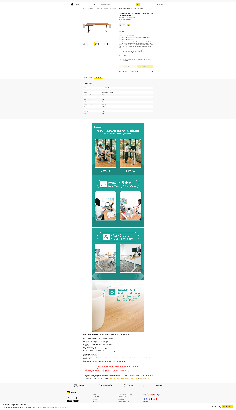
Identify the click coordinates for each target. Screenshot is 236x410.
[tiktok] (151, 399)
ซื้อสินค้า (145, 66)
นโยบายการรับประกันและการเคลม (123, 401)
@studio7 (136, 378)
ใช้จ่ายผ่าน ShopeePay (122, 396)
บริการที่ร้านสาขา (121, 399)
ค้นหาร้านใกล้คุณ (159, 1)
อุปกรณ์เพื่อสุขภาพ (98, 8)
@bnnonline (124, 378)
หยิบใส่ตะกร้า (127, 66)
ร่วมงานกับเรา (95, 401)
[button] (84, 26)
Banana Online (90, 377)
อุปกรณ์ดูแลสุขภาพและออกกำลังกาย (110, 8)
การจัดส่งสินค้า (120, 398)
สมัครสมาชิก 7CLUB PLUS (97, 398)
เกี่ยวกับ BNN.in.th (96, 396)
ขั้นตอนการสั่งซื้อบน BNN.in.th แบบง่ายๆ (125, 394)
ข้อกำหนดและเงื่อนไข (96, 399)
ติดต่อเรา (94, 394)
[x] (154, 399)
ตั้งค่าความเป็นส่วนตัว (215, 406)
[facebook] (144, 399)
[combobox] (167, 1)
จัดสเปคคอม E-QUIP (149, 1)
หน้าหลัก (84, 8)
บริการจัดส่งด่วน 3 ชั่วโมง (144, 378)
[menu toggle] (68, 4)
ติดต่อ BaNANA (148, 59)
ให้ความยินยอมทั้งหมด (227, 406)
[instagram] (146, 399)
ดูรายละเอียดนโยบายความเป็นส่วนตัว (62, 407)
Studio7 (117, 378)
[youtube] (156, 399)
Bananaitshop (112, 378)
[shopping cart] (167, 4)
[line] (149, 399)
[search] (138, 4)
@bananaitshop (130, 378)
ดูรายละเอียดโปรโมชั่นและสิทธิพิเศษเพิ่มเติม (127, 35)
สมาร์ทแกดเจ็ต (90, 8)
